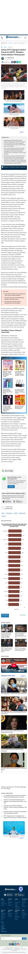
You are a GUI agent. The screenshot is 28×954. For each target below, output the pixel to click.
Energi (2, 905)
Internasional (21, 43)
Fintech (16, 903)
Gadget (16, 906)
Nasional (10, 43)
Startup (16, 905)
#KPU (3, 513)
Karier (21, 947)
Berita (5, 47)
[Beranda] (1, 47)
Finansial (10, 899)
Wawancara (17, 916)
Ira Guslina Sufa (8, 508)
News (23, 912)
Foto (23, 916)
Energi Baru (3, 913)
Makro (9, 900)
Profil (23, 903)
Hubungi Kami (14, 950)
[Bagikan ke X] (14, 62)
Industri (15, 43)
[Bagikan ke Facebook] (12, 62)
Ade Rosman (10, 57)
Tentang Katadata (9, 947)
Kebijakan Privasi (17, 949)
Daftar (24, 938)
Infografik (10, 913)
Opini (16, 914)
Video (23, 910)
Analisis (9, 914)
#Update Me (22, 513)
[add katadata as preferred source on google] (14, 471)
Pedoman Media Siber (7, 949)
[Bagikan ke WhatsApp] (20, 62)
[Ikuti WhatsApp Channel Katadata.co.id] (4, 478)
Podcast (23, 917)
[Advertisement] (14, 868)
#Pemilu (4, 516)
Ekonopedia (24, 899)
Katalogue (24, 914)
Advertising (16, 947)
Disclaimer (24, 949)
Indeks (2, 922)
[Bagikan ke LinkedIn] (17, 62)
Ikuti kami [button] (11, 486)
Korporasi (10, 905)
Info (2, 921)
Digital (16, 899)
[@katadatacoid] (18, 944)
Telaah (16, 913)
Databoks (3, 928)
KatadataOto (4, 931)
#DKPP (15, 513)
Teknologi (17, 908)
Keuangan (10, 902)
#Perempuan (9, 513)
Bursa (9, 903)
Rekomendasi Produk (7, 358)
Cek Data (10, 916)
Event (2, 930)
